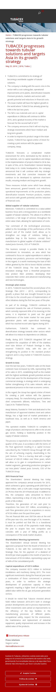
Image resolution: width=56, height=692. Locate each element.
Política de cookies (12, 666)
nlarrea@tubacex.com (15, 646)
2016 (21, 66)
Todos (27, 66)
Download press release (19, 635)
